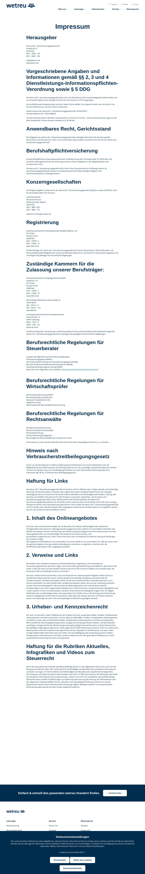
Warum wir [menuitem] (53, 826)
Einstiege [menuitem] (52, 830)
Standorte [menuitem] (113, 4)
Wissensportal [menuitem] (133, 9)
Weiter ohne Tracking (83, 860)
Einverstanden (60, 860)
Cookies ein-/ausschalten (71, 852)
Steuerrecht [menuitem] (85, 830)
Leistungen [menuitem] (79, 9)
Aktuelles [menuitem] (84, 826)
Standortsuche (114, 793)
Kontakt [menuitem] (124, 4)
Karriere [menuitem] (115, 9)
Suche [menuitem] (135, 4)
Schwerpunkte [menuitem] (98, 9)
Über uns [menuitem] (62, 9)
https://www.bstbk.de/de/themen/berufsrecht (79, 369)
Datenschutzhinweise (72, 868)
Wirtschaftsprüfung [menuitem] (14, 830)
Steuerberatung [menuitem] (12, 826)
